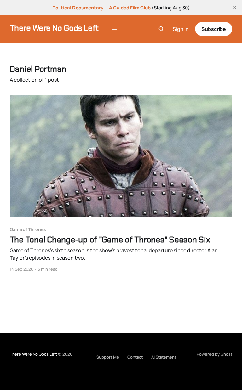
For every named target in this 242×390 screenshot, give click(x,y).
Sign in (181, 29)
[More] (114, 29)
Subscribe (213, 28)
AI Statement (163, 357)
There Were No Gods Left (54, 28)
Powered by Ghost (214, 354)
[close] (234, 8)
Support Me (107, 357)
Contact (135, 357)
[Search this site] (161, 29)
